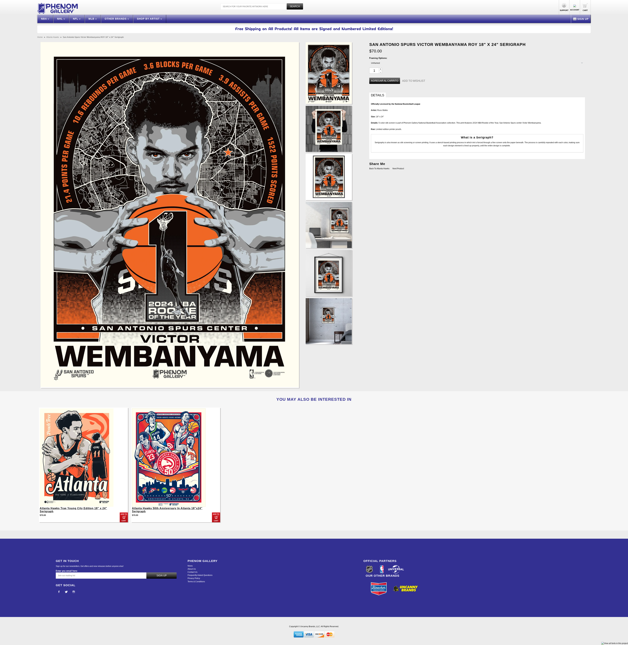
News (190, 566)
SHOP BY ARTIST (148, 18)
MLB (91, 18)
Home (40, 37)
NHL (60, 18)
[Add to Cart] (124, 517)
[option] (83, 467)
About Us (192, 569)
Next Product (398, 168)
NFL (76, 18)
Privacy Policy (194, 578)
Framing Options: (378, 58)
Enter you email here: (67, 571)
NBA (44, 18)
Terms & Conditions (196, 581)
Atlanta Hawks (52, 37)
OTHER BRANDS (116, 18)
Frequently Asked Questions (200, 575)
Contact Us (192, 572)
